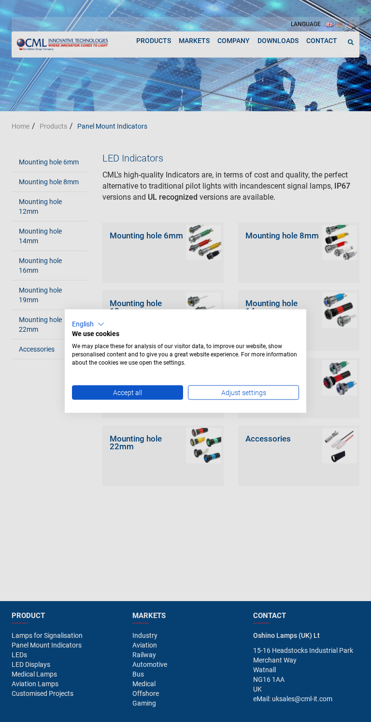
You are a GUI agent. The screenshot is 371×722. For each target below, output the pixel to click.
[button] (88, 324)
